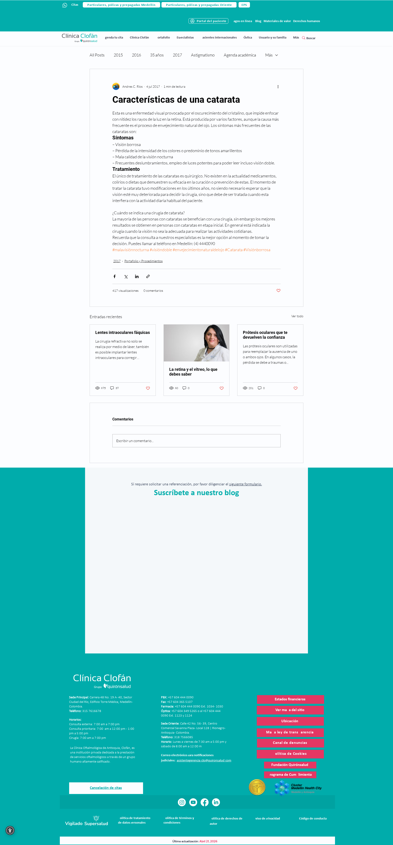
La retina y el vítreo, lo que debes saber (193, 371)
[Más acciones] (278, 86)
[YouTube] (193, 802)
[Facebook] (205, 802)
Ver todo (297, 316)
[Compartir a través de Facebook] (114, 276)
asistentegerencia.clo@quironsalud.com (204, 760)
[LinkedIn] (216, 802)
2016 (136, 54)
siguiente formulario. (245, 484)
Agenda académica (240, 54)
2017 (177, 54)
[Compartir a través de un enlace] (148, 276)
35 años (157, 54)
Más (269, 54)
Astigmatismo (203, 54)
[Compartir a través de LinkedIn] (137, 276)
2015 (118, 54)
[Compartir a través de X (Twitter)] (125, 276)
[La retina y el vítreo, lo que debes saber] (196, 343)
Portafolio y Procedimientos (143, 261)
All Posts (97, 54)
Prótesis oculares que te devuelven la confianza (265, 335)
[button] (139, 38)
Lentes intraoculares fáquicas (122, 332)
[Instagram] (182, 802)
